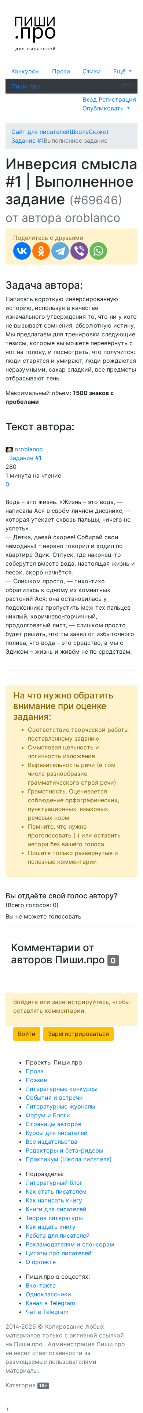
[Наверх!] (10, 1400)
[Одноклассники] (41, 251)
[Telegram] (60, 251)
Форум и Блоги (48, 1115)
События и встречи (54, 1097)
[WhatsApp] (98, 251)
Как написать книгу (54, 1200)
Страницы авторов (53, 1124)
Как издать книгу (51, 1226)
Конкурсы (25, 71)
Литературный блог (54, 1182)
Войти (27, 1033)
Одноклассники (48, 1294)
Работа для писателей (58, 1235)
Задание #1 (23, 457)
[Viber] (79, 251)
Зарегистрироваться (78, 1033)
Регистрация (117, 99)
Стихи (91, 71)
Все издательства (51, 1141)
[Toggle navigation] (127, 86)
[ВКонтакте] (22, 251)
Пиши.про (25, 86)
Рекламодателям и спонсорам (70, 1244)
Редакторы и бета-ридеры (64, 1150)
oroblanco (28, 449)
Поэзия (36, 1080)
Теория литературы (54, 1218)
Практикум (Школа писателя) (69, 1159)
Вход (90, 99)
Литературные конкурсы (62, 1088)
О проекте (41, 1262)
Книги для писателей (56, 1209)
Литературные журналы (60, 1106)
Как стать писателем (56, 1191)
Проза (61, 71)
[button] (122, 71)
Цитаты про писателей (59, 1253)
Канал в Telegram (50, 1303)
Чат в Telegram (47, 1311)
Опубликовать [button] (103, 108)
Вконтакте (41, 1285)
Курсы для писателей (57, 1132)
